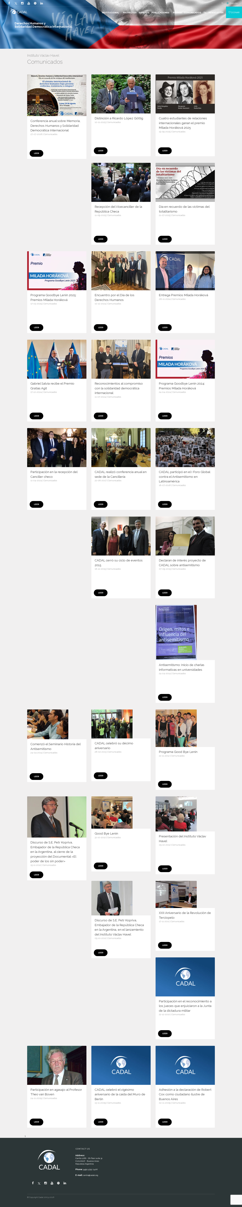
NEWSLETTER (216, 12)
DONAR (235, 12)
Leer (36, 153)
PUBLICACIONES (160, 12)
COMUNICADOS (192, 12)
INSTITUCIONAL (110, 12)
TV (204, 12)
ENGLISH (234, 3)
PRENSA (177, 12)
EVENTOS (144, 12)
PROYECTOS (129, 12)
